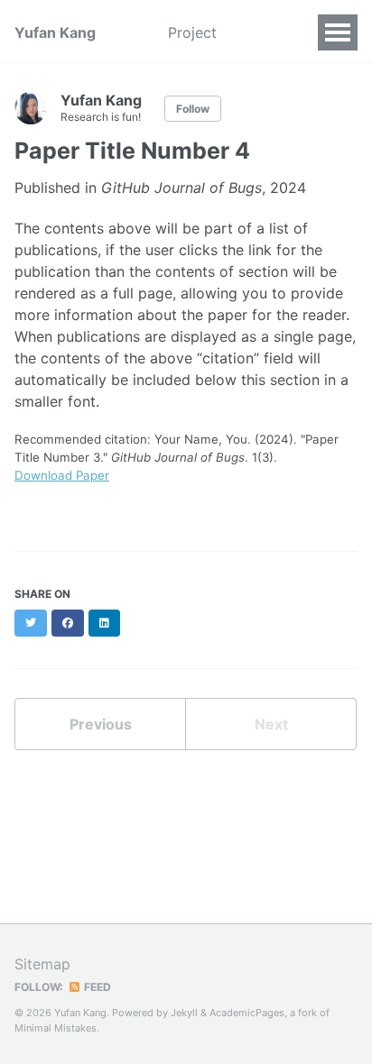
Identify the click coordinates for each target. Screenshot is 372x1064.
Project (192, 32)
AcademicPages (246, 1012)
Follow (192, 108)
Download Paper (61, 475)
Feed (96, 987)
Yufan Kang (55, 32)
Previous (101, 724)
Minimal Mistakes (55, 1028)
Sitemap (42, 964)
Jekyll (184, 1012)
